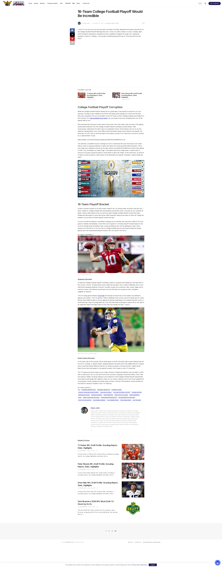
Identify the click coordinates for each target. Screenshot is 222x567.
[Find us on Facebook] (106, 531)
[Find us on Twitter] (109, 531)
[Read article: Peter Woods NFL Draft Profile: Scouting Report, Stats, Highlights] (116, 95)
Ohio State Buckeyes (84, 400)
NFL (61, 3)
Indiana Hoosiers (96, 395)
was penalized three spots (98, 118)
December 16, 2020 (98, 23)
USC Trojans (137, 400)
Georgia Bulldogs (84, 395)
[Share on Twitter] (72, 34)
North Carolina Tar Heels (91, 397)
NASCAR (67, 3)
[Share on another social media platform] (72, 43)
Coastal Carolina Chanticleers (88, 392)
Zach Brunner (83, 506)
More (78, 3)
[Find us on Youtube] (115, 531)
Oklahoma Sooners (99, 400)
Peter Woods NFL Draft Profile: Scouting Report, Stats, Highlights (131, 95)
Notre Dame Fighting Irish (127, 397)
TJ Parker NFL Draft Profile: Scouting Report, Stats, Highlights (96, 95)
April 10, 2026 (91, 99)
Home (30, 3)
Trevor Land (82, 488)
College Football (110, 23)
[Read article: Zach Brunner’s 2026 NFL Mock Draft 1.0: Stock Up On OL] (133, 508)
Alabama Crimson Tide (89, 389)
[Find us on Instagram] (112, 531)
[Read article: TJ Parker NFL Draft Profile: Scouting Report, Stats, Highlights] (82, 95)
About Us (130, 542)
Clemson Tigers (117, 389)
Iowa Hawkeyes (108, 395)
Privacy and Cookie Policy (139, 565)
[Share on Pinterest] (72, 39)
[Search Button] (205, 3)
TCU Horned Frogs (113, 400)
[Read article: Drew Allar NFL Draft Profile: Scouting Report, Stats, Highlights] (133, 489)
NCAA (117, 23)
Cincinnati (101, 295)
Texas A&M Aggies (125, 400)
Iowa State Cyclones (121, 395)
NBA (73, 3)
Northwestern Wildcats (109, 397)
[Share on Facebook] (72, 30)
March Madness (134, 395)
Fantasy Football (52, 3)
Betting (42, 3)
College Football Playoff (121, 392)
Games (36, 3)
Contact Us (86, 3)
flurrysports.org (69, 542)
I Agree (152, 565)
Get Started (214, 3)
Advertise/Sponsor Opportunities (151, 542)
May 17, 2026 (92, 506)
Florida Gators (137, 392)
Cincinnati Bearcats (103, 389)
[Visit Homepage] (13, 3)
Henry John (86, 23)
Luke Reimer (82, 450)
